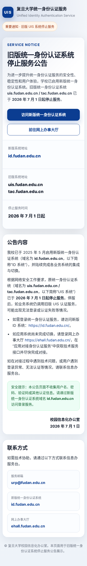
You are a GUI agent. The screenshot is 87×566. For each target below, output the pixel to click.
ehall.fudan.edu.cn (28, 526)
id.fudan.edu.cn (24, 155)
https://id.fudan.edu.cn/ (49, 325)
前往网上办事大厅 (43, 129)
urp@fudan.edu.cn (28, 482)
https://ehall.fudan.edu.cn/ (48, 340)
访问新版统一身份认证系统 (43, 114)
